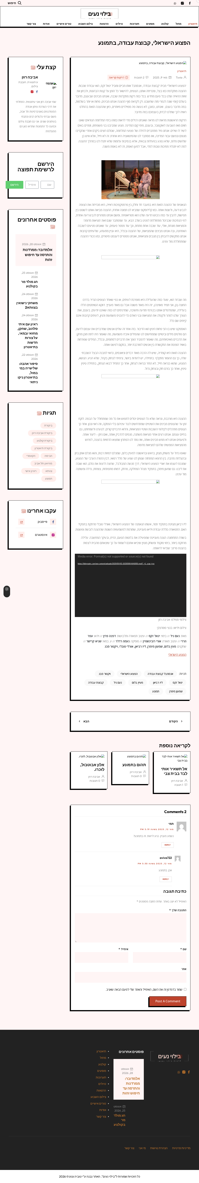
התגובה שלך (177, 910)
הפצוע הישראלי (177, 655)
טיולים (119, 23)
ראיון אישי (30, 471)
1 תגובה (178, 785)
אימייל (123, 949)
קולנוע (165, 23)
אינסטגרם (41, 535)
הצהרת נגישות (159, 1148)
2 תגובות (139, 77)
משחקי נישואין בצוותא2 (27, 305)
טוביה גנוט (75, 1176)
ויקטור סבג (105, 674)
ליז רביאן (158, 682)
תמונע (155, 691)
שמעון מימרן (175, 691)
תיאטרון (192, 23)
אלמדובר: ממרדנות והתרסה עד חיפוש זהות (37, 254)
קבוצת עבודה (96, 682)
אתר (183, 969)
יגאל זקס (177, 682)
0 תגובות (136, 776)
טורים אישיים (64, 23)
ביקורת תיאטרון (43, 448)
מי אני (142, 1148)
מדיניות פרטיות (181, 1148)
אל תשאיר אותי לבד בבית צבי (174, 771)
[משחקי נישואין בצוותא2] (48, 300)
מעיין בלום (137, 682)
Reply (168, 845)
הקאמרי (30, 456)
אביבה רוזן (177, 781)
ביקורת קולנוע (44, 440)
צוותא (48, 471)
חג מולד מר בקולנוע (29, 284)
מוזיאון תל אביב (43, 463)
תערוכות (134, 23)
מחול (178, 23)
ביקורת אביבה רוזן (42, 433)
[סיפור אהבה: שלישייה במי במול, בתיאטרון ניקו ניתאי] (48, 360)
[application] (130, 585)
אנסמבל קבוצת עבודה (160, 674)
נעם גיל (118, 682)
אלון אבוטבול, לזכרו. (92, 767)
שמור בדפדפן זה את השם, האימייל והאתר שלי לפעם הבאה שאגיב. (144, 989)
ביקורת (48, 425)
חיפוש (12, 3)
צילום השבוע (85, 23)
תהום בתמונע (134, 764)
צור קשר (31, 23)
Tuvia (179, 77)
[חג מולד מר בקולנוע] (48, 278)
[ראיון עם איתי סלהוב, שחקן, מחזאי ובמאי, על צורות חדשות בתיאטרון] (48, 321)
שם (183, 949)
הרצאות (104, 23)
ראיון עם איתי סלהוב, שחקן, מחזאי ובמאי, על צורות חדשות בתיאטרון (27, 335)
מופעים (150, 23)
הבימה (48, 456)
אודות (46, 23)
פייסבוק (42, 522)
